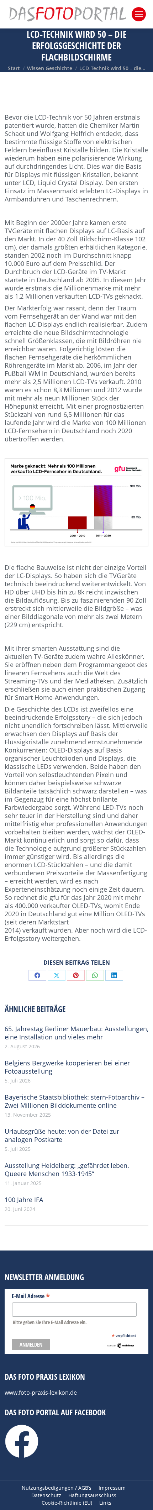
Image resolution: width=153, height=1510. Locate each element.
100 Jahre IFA (24, 1200)
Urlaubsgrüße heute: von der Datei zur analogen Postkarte (62, 1135)
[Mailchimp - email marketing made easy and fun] (120, 1346)
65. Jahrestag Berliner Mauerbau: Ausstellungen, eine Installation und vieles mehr (76, 1033)
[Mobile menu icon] (139, 14)
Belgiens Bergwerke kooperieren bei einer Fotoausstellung (67, 1067)
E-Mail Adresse (31, 1296)
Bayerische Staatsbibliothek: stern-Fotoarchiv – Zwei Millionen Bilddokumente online (74, 1101)
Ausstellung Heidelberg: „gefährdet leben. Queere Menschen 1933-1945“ (67, 1170)
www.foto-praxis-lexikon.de (41, 1392)
